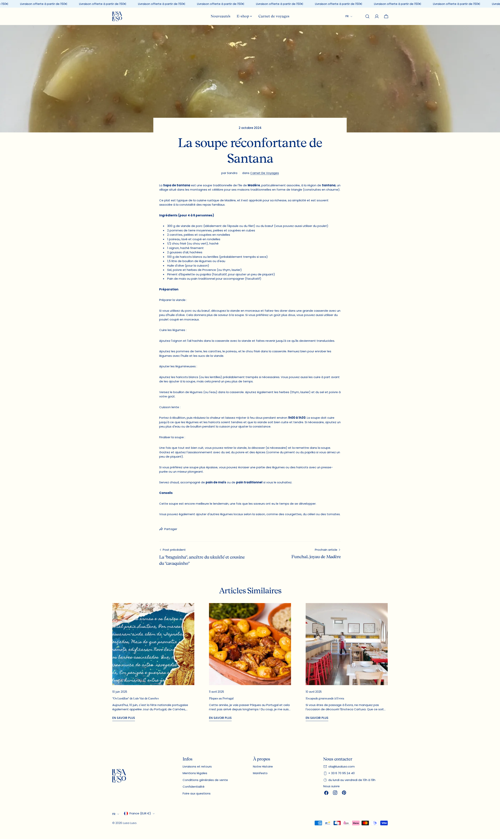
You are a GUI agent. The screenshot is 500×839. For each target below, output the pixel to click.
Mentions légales (195, 773)
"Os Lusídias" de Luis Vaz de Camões (135, 698)
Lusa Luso (130, 823)
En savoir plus (123, 718)
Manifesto (260, 773)
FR (347, 16)
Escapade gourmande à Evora (325, 698)
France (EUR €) (140, 813)
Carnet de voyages (264, 173)
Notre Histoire (263, 766)
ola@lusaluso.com (341, 766)
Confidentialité (193, 787)
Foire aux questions (197, 793)
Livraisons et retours (197, 766)
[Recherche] (367, 16)
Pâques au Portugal (221, 698)
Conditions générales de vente (205, 780)
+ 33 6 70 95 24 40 (341, 773)
